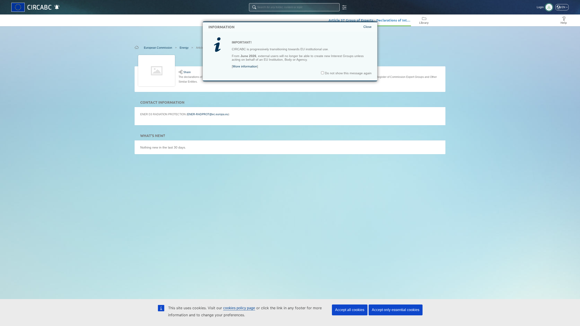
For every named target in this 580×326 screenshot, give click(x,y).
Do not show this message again (348, 73)
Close (367, 27)
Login (540, 7)
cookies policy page (239, 308)
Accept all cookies (349, 310)
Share (187, 72)
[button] (562, 7)
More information (245, 66)
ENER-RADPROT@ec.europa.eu (207, 114)
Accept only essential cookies (395, 310)
